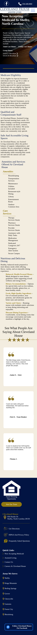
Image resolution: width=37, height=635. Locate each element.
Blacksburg (9, 614)
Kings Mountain (11, 583)
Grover (7, 594)
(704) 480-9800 (27, 4)
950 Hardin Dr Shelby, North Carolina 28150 (18, 518)
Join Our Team (11, 504)
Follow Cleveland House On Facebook (22, 627)
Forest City (9, 609)
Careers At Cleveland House (15, 566)
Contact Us (9, 562)
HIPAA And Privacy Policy (19, 535)
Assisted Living (10, 558)
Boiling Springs (10, 588)
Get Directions (14, 529)
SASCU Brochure (9, 54)
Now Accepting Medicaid (14, 554)
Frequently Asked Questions (19, 541)
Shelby (7, 578)
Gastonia (8, 604)
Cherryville (9, 599)
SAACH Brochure (10, 56)
